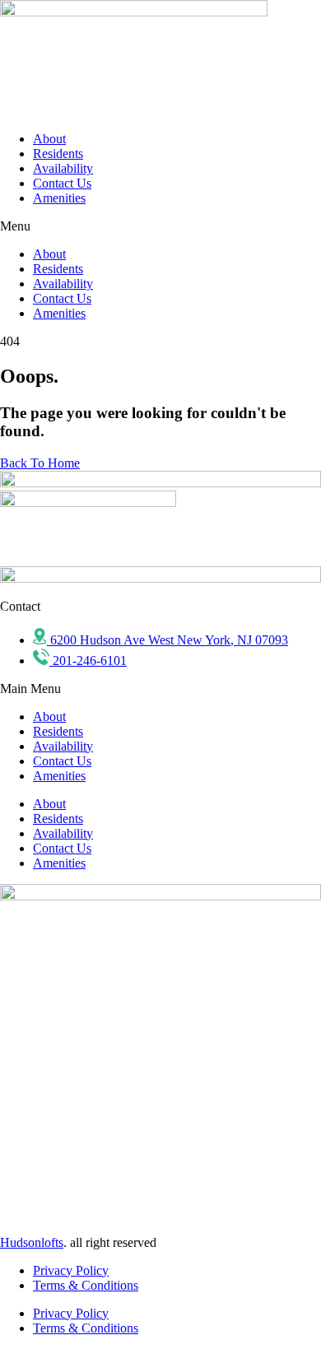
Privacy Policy (71, 1270)
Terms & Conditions (85, 1285)
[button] (160, 226)
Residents (58, 153)
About (49, 139)
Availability (63, 168)
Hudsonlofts (31, 1242)
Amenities (59, 198)
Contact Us (62, 183)
